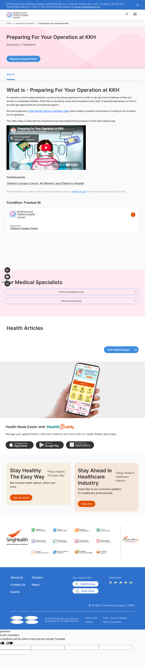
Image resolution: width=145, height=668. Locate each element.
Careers (37, 577)
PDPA (105, 618)
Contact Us (17, 584)
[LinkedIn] (126, 583)
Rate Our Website (118, 618)
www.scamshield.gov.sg (87, 6)
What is (11, 74)
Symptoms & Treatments (25, 23)
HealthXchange (87, 584)
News (36, 584)
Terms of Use (91, 618)
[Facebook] (111, 583)
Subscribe (86, 503)
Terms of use (79, 191)
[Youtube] (116, 583)
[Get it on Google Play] (50, 445)
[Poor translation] (9, 643)
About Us (16, 577)
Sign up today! (21, 497)
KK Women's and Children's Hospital (62, 183)
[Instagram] (121, 583)
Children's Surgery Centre (22, 183)
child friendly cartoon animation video (49, 111)
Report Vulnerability (112, 622)
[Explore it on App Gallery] (80, 445)
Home (9, 23)
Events (15, 592)
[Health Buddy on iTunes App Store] (20, 445)
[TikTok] (132, 583)
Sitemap (89, 622)
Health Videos (88, 591)
